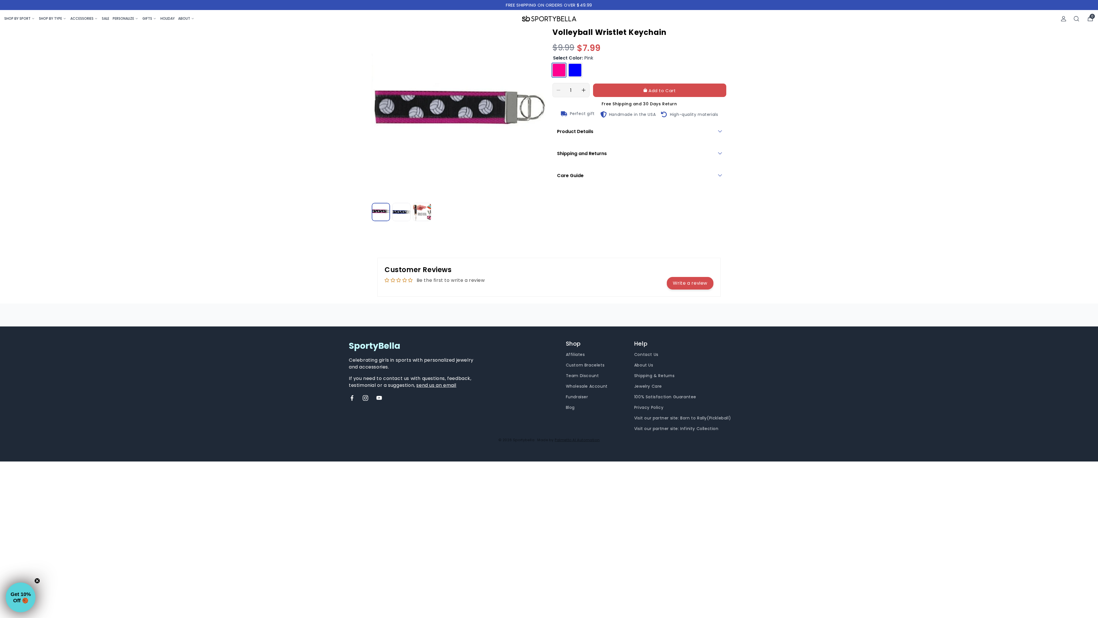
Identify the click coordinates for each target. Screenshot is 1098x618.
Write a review (690, 283)
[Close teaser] (37, 581)
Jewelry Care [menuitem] (648, 386)
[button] (20, 597)
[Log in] (1063, 18)
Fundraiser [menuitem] (577, 397)
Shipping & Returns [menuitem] (654, 376)
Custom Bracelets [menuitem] (585, 365)
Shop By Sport (17, 18)
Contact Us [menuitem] (646, 354)
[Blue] (575, 70)
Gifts (147, 18)
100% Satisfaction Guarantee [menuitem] (665, 397)
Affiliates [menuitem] (575, 354)
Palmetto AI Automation (577, 439)
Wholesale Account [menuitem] (587, 386)
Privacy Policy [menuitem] (648, 407)
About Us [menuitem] (643, 365)
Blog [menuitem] (570, 407)
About (184, 18)
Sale (105, 18)
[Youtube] (379, 398)
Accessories (82, 18)
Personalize (123, 18)
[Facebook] (352, 398)
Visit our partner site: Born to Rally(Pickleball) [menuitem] (682, 418)
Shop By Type (50, 18)
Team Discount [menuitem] (582, 376)
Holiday (167, 18)
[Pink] (559, 70)
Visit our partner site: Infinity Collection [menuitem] (676, 428)
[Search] (1076, 18)
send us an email (436, 385)
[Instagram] (365, 398)
